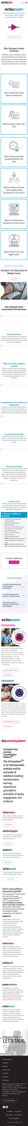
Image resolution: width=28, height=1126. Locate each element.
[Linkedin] (4, 1107)
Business (5, 1066)
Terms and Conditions (14, 1118)
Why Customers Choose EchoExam (14, 49)
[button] (23, 3)
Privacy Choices (18, 1115)
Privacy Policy (18, 1111)
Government (6, 1070)
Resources (5, 1073)
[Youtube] (7, 1107)
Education (5, 1063)
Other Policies (9, 1115)
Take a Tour (14, 562)
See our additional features (11, 515)
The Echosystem (7, 1059)
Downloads (6, 1080)
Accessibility (10, 1111)
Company (5, 1077)
